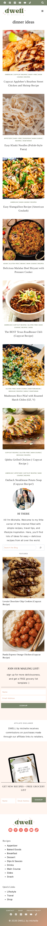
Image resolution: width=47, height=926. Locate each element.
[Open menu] (42, 11)
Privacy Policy (34, 910)
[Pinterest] (10, 3)
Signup (24, 705)
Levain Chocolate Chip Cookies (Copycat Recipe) (22, 603)
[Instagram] (15, 3)
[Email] (20, 3)
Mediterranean (34, 389)
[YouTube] (25, 3)
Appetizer (8, 138)
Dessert (11, 857)
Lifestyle (11, 891)
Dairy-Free (32, 74)
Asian (5, 263)
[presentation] (23, 50)
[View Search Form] (42, 3)
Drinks (10, 865)
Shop (10, 899)
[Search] (40, 547)
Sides (31, 327)
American (9, 74)
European (27, 138)
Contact (10, 910)
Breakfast (12, 853)
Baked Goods (14, 849)
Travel (10, 895)
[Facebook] (5, 3)
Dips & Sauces (14, 861)
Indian (22, 263)
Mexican (12, 391)
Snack (10, 876)
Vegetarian (27, 141)
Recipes (27, 77)
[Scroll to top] (44, 901)
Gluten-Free (14, 263)
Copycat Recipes (20, 74)
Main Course (37, 138)
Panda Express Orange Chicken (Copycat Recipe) (22, 656)
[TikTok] (30, 3)
